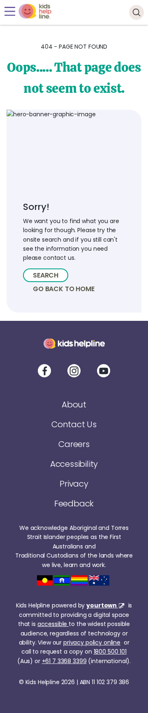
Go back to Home (64, 289)
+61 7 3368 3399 (64, 661)
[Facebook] (44, 370)
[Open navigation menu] (9, 11)
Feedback (74, 503)
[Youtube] (103, 370)
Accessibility (74, 464)
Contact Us (74, 424)
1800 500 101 (110, 651)
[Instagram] (74, 370)
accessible (53, 624)
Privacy (74, 483)
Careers (74, 444)
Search (45, 275)
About (74, 404)
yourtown (102, 605)
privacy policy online (91, 642)
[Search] (136, 12)
